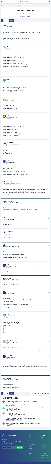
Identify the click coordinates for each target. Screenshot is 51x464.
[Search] (46, 1)
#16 (49, 292)
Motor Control (43, 448)
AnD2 (7, 314)
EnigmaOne (12, 420)
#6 (49, 116)
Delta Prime (13, 405)
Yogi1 (7, 79)
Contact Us (9, 441)
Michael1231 (9, 355)
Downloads (31, 451)
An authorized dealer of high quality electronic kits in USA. (20, 418)
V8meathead (9, 340)
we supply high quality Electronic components (17, 413)
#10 (49, 201)
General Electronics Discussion (21, 404)
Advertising (21, 441)
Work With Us (15, 441)
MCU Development (44, 442)
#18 (49, 341)
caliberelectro (8, 419)
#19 (49, 356)
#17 (49, 314)
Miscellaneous (43, 446)
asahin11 (8, 160)
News (30, 437)
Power (42, 451)
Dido (7, 115)
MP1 (7, 46)
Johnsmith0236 (8, 404)
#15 (49, 278)
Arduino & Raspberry (45, 439)
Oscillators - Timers (44, 455)
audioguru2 (9, 181)
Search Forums (23, 16)
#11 (49, 218)
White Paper (31, 448)
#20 (49, 378)
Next (11, 20)
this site (12, 284)
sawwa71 (8, 291)
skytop (7, 409)
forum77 (9, 304)
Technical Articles (32, 444)
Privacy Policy (34, 462)
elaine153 (8, 99)
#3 (49, 47)
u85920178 (17, 135)
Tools (30, 446)
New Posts (29, 16)
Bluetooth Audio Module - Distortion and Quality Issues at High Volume (23, 423)
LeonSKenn (8, 424)
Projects (30, 442)
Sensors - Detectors (45, 457)
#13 (49, 245)
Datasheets (31, 453)
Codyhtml (8, 278)
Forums (30, 439)
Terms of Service (41, 462)
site (11, 271)
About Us (3, 441)
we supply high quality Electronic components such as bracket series (23, 408)
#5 (49, 99)
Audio (16, 424)
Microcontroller (44, 444)
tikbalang (8, 378)
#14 (49, 265)
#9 (49, 182)
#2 (49, 25)
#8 (49, 161)
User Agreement (47, 462)
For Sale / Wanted (17, 409)
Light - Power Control (45, 453)
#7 (49, 143)
